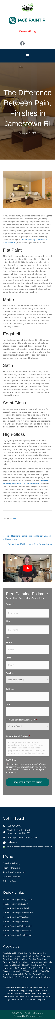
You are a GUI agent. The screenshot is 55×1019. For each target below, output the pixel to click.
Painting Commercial (14, 872)
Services (11, 673)
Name (9, 604)
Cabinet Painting (11, 876)
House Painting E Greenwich (17, 926)
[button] (34, 43)
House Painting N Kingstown (18, 912)
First (8, 621)
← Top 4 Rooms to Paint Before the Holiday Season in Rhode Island (27, 537)
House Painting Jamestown (17, 930)
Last (8, 637)
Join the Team (10, 881)
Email (8, 658)
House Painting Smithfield (16, 908)
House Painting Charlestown (17, 935)
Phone (10, 642)
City (8, 704)
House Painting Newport (15, 904)
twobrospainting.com (36, 999)
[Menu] (27, 55)
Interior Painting (11, 868)
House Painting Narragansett (18, 899)
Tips (14, 518)
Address (10, 689)
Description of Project (18, 736)
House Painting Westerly (15, 921)
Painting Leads (34, 1016)
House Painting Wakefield (16, 917)
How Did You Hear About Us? (21, 720)
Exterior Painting (11, 863)
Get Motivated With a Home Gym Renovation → (30, 544)
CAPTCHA (11, 760)
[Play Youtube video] (27, 568)
